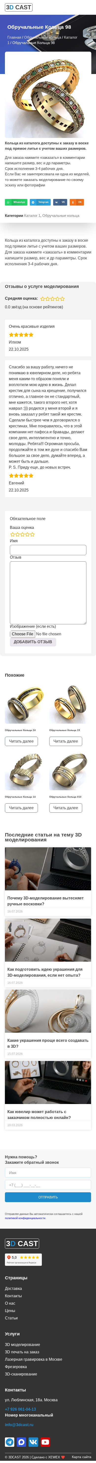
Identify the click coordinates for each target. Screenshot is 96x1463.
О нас (10, 1303)
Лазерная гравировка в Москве (33, 1359)
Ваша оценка (22, 528)
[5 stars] (32, 534)
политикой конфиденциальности (25, 1218)
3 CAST (18, 7)
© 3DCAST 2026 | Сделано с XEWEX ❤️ (35, 1457)
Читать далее (21, 741)
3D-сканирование (21, 1374)
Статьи (11, 1318)
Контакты (13, 1296)
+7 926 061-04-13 (20, 1409)
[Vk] (33, 1442)
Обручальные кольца (42, 37)
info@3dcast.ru (19, 1425)
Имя (14, 541)
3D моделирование (22, 1345)
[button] (16, 202)
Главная (14, 37)
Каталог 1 (32, 215)
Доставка (13, 1288)
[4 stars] (27, 534)
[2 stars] (17, 534)
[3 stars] (22, 534)
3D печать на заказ (22, 1352)
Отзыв (15, 557)
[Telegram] (9, 1442)
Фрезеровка (16, 1367)
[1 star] (12, 534)
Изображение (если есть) (33, 626)
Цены (10, 1311)
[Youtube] (45, 1442)
